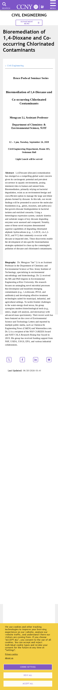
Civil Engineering (15, 65)
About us (9, 658)
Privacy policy (11, 654)
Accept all (28, 683)
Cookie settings (28, 667)
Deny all (28, 675)
